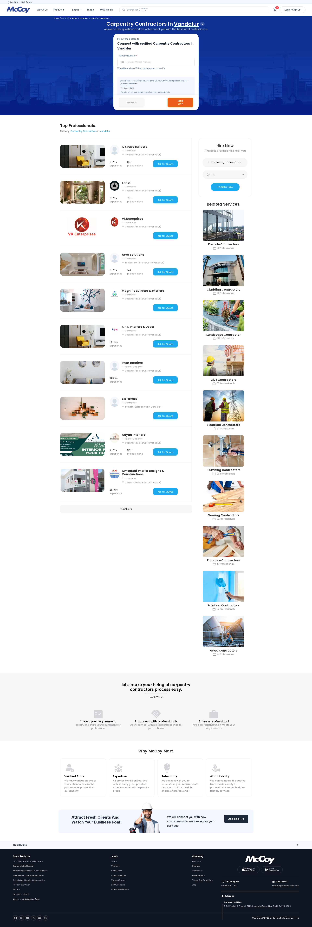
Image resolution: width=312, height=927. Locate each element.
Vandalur (84, 18)
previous (132, 102)
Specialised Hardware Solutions (28, 875)
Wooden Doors (118, 880)
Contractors (72, 18)
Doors (114, 861)
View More (126, 509)
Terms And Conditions (202, 880)
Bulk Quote (26, 2)
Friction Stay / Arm (21, 885)
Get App (14, 2)
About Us (42, 10)
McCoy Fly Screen (21, 894)
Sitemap (196, 866)
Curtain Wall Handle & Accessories (29, 880)
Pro (63, 18)
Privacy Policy (198, 875)
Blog (194, 885)
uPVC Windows (118, 885)
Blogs (90, 10)
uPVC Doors (116, 871)
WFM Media (106, 10)
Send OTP (180, 102)
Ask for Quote (165, 164)
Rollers (16, 889)
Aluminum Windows (120, 889)
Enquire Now (225, 187)
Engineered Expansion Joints (26, 899)
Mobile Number (128, 56)
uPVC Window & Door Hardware (28, 861)
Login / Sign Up (293, 10)
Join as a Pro (236, 818)
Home (56, 18)
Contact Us (197, 871)
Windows (115, 866)
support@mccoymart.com (285, 885)
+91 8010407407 (229, 885)
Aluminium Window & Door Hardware (30, 871)
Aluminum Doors (118, 875)
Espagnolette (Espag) (23, 866)
